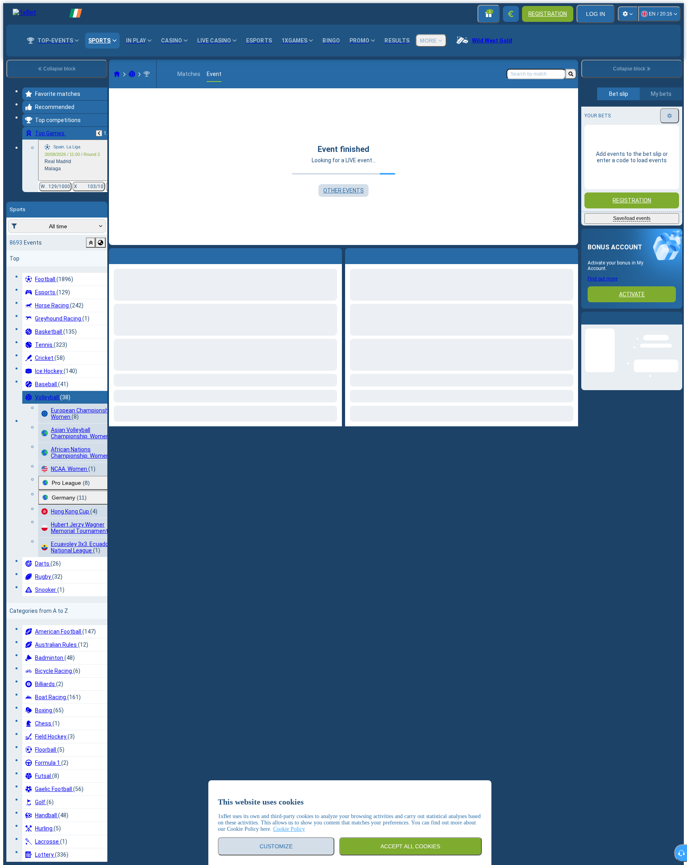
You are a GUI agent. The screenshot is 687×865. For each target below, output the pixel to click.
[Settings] (628, 13)
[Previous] (99, 133)
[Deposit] (511, 14)
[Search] (570, 74)
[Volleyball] (132, 74)
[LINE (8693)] (117, 74)
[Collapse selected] (90, 242)
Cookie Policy (289, 829)
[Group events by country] (100, 242)
